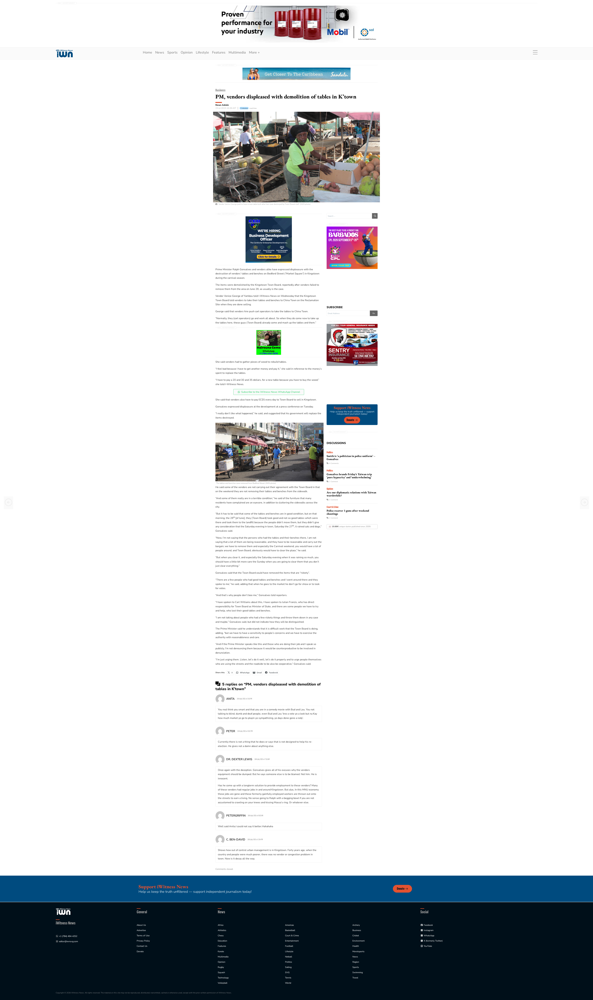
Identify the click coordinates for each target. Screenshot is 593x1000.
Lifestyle (202, 52)
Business (220, 90)
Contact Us (142, 946)
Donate (350, 420)
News (159, 52)
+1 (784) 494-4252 (68, 936)
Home (147, 52)
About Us (141, 925)
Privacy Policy (143, 940)
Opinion (187, 52)
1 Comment (333, 481)
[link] (64, 53)
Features (218, 52)
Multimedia (237, 52)
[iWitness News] (63, 911)
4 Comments (334, 463)
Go (373, 313)
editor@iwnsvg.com (68, 941)
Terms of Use (143, 935)
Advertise (141, 930)
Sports (172, 52)
